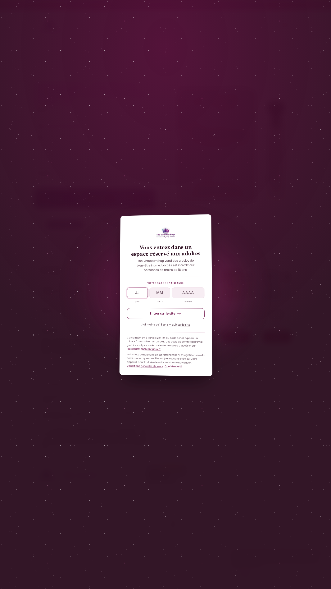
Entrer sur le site (162, 313)
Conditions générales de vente (145, 366)
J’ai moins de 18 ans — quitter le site (165, 325)
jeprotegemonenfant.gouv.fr (144, 349)
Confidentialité (173, 366)
